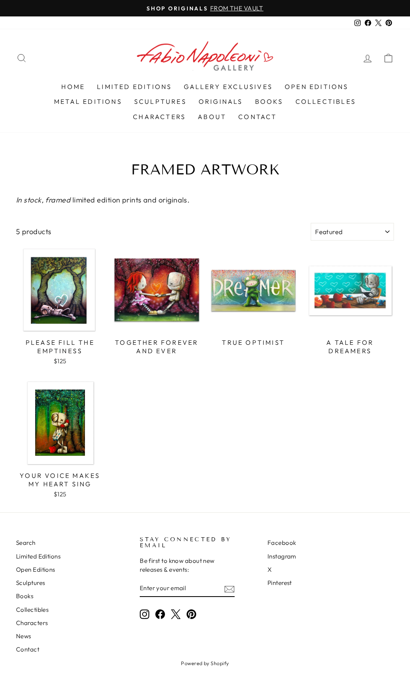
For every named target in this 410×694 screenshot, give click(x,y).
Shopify (220, 663)
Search (26, 542)
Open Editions (317, 87)
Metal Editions (88, 101)
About (212, 117)
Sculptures (160, 101)
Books (269, 101)
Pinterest (279, 583)
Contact (257, 117)
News (23, 636)
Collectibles (325, 101)
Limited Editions (134, 87)
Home (73, 87)
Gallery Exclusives (228, 87)
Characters (159, 117)
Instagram (281, 556)
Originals (221, 101)
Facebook (281, 542)
